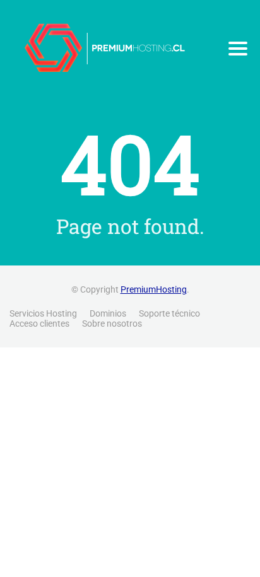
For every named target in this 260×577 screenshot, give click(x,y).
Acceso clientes (39, 323)
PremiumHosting (154, 289)
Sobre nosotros (112, 323)
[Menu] (237, 48)
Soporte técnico (169, 313)
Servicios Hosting (43, 313)
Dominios (108, 313)
